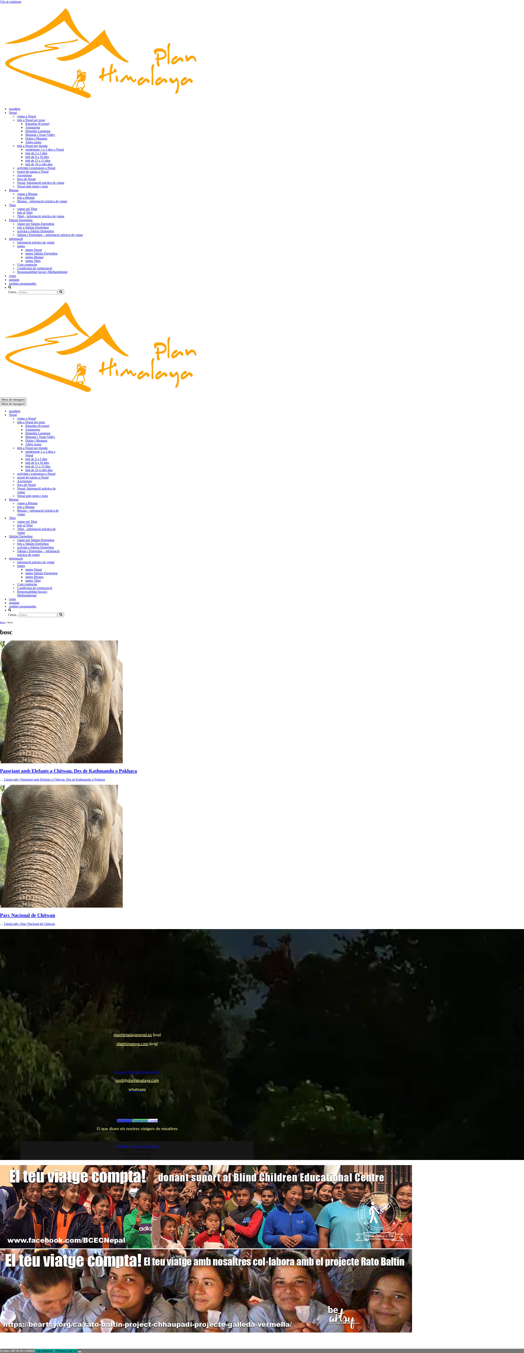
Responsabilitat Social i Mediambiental (42, 272)
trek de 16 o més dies (39, 164)
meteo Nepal (33, 250)
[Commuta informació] (71, 558)
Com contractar (27, 264)
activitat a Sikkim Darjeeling (35, 231)
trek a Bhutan (26, 197)
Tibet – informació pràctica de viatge (40, 216)
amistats (14, 279)
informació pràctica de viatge (35, 242)
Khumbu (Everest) (37, 123)
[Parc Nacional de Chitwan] (61, 906)
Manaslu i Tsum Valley (40, 135)
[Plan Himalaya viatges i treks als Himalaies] (102, 101)
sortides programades (22, 283)
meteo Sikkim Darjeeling (41, 253)
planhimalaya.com (132, 1044)
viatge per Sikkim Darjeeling (35, 224)
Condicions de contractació (34, 268)
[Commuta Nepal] (71, 415)
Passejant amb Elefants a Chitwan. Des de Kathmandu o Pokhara (68, 771)
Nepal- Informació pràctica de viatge (40, 182)
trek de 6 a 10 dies (37, 157)
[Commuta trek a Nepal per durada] (71, 448)
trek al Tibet (25, 212)
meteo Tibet (33, 261)
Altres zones (33, 142)
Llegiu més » (54, 779)
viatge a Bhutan (27, 194)
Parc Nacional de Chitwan (27, 915)
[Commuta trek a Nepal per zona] (71, 422)
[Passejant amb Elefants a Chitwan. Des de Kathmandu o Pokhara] (61, 762)
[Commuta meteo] (71, 566)
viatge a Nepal (26, 116)
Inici (2, 622)
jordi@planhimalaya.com (137, 1081)
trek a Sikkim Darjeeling (33, 227)
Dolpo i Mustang (36, 138)
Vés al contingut (10, 1)
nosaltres (14, 109)
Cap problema (44, 1350)
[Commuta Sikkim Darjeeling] (71, 536)
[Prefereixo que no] (79, 1351)
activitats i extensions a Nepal (36, 168)
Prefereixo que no (65, 1350)
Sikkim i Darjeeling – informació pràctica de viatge (50, 235)
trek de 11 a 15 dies (37, 160)
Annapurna (32, 127)
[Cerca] (61, 291)
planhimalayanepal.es (133, 1035)
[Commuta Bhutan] (71, 499)
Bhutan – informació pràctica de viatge (42, 201)
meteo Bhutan (34, 257)
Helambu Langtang (37, 131)
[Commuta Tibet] (71, 518)
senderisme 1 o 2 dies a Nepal (44, 149)
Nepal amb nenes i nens (32, 186)
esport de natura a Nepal (33, 171)
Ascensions (24, 175)
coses (12, 276)
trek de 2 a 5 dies (36, 153)
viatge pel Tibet (27, 209)
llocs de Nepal (26, 179)
